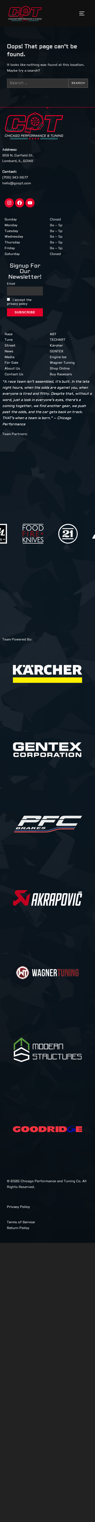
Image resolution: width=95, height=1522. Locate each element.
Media (9, 357)
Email (11, 284)
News (9, 351)
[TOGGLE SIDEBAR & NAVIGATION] (83, 13)
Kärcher (56, 346)
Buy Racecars (61, 374)
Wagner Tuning (62, 363)
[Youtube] (30, 202)
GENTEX (56, 351)
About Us (12, 368)
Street (10, 346)
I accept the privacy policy (19, 302)
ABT (53, 334)
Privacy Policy (18, 1207)
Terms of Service (21, 1222)
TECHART (57, 340)
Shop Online (60, 368)
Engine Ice (58, 357)
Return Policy (18, 1228)
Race (8, 334)
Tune (9, 340)
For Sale (11, 363)
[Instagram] (9, 202)
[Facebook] (19, 202)
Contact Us (14, 374)
